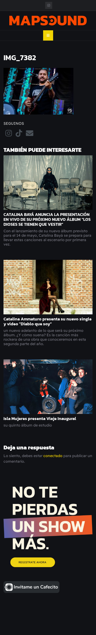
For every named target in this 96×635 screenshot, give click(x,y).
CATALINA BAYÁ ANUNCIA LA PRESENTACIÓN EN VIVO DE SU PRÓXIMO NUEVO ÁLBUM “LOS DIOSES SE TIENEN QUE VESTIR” (47, 219)
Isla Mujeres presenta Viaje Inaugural (39, 419)
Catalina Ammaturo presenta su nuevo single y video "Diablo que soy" (47, 321)
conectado (52, 455)
